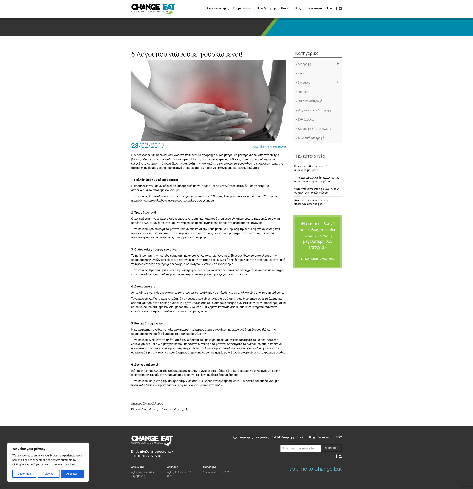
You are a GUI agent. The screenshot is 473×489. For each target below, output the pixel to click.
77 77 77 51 (153, 456)
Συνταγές (304, 82)
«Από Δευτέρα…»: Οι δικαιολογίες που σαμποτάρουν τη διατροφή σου (316, 179)
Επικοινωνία (313, 8)
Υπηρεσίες (262, 437)
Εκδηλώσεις (306, 119)
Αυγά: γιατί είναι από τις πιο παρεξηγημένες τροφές (311, 202)
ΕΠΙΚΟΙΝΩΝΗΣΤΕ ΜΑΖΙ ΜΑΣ (317, 258)
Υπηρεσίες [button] (240, 8)
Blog (298, 8)
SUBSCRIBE (332, 448)
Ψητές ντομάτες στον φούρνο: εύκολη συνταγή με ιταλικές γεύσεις (316, 190)
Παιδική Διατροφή (310, 101)
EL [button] (327, 8)
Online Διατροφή (265, 8)
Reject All (48, 473)
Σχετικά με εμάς (218, 8)
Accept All (72, 473)
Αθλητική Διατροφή (311, 138)
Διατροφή (304, 64)
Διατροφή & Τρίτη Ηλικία (314, 129)
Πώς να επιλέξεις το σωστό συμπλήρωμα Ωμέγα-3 (310, 168)
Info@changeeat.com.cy (156, 451)
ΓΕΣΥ (339, 437)
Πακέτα (286, 8)
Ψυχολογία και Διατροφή (314, 110)
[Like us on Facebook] (336, 8)
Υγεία (301, 73)
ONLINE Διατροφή (283, 437)
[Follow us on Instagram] (340, 8)
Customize (24, 473)
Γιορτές (303, 92)
